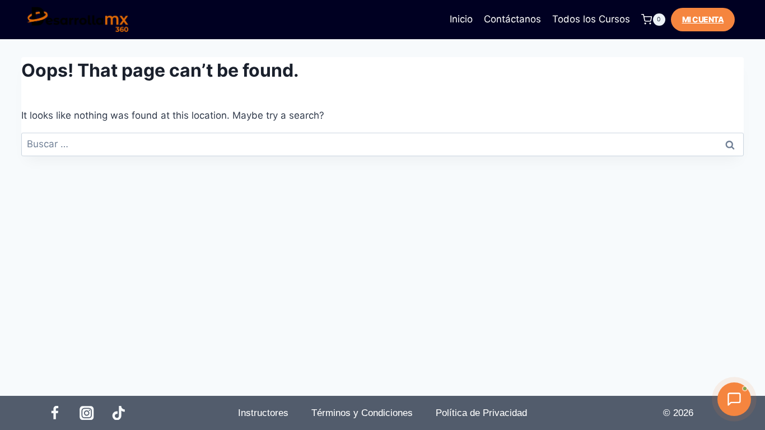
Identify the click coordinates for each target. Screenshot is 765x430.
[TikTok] (119, 413)
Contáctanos (512, 19)
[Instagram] (87, 413)
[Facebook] (54, 413)
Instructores (263, 413)
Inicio (461, 19)
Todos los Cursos (591, 19)
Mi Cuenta (703, 19)
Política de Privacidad (481, 413)
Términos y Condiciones (362, 413)
